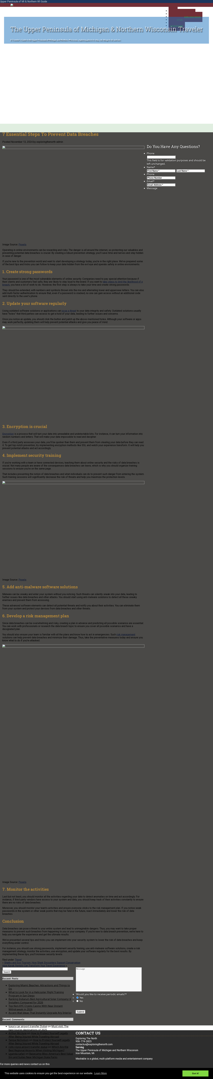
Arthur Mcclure (18, 1033)
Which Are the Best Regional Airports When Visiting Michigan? (38, 1048)
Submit (80, 1011)
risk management (125, 634)
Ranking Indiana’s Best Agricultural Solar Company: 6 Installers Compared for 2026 (40, 1000)
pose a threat (69, 310)
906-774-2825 (84, 1041)
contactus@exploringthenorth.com (94, 1044)
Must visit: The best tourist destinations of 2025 (38, 1028)
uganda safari (17, 1053)
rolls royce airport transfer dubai (28, 1047)
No (81, 1001)
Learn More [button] (100, 1073)
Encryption (8, 433)
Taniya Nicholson (19, 1040)
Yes (81, 997)
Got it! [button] (195, 1073)
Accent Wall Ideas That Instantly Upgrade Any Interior (40, 1012)
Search (7, 972)
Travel (18, 959)
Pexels (22, 244)
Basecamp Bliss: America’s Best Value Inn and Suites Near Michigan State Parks (41, 1055)
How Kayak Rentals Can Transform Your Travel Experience (33, 965)
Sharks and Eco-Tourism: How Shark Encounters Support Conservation (42, 962)
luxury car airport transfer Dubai (28, 1026)
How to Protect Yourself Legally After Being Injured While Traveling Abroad (38, 1034)
